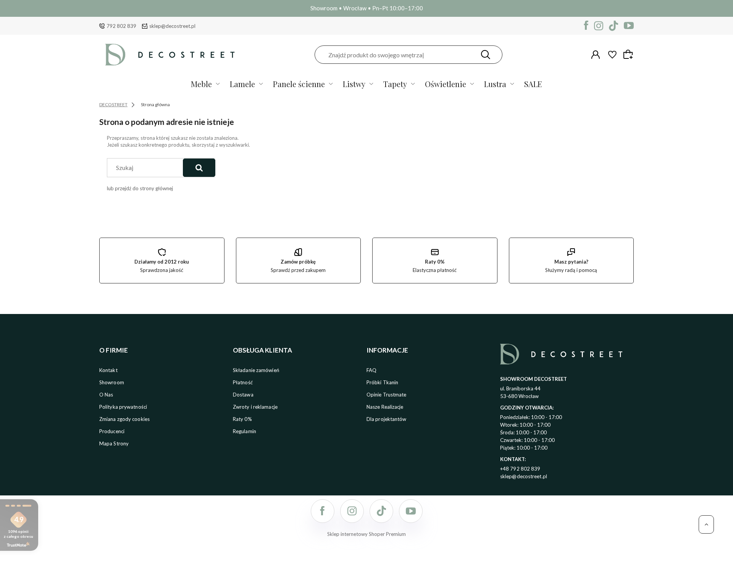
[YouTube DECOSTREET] (629, 26)
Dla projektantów (386, 419)
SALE (533, 84)
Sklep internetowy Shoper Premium (366, 534)
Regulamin (244, 431)
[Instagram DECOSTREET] (598, 26)
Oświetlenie (445, 84)
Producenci (111, 431)
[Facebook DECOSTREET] (586, 26)
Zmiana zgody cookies (124, 419)
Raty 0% (242, 419)
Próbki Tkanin (382, 382)
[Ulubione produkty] (612, 54)
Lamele (242, 84)
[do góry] (706, 524)
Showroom (111, 382)
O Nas (106, 395)
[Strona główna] (170, 54)
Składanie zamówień (256, 370)
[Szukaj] (485, 54)
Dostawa (243, 395)
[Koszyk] (629, 54)
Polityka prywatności (123, 407)
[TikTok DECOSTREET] (613, 26)
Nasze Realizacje (385, 407)
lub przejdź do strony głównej (140, 188)
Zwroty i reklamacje (255, 407)
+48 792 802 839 (520, 469)
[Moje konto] (595, 54)
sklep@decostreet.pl (172, 26)
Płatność (243, 382)
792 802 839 (121, 26)
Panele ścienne (299, 84)
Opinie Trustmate (386, 395)
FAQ (371, 370)
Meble (201, 84)
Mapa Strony (114, 443)
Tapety (395, 84)
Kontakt (108, 370)
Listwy (354, 84)
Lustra (495, 84)
